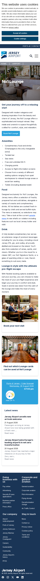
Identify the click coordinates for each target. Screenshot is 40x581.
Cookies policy (27, 531)
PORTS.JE (27, 46)
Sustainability (7, 547)
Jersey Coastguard (7, 538)
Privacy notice (27, 527)
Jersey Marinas (8, 533)
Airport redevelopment (8, 520)
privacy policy (14, 27)
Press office (7, 507)
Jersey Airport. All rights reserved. (20, 573)
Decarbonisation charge (28, 503)
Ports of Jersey (8, 525)
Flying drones (27, 498)
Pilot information (27, 494)
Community (7, 551)
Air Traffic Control (28, 508)
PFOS (5, 561)
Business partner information (9, 502)
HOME (3, 64)
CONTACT (36, 46)
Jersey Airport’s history (8, 556)
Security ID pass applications (8, 495)
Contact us (26, 523)
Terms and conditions (26, 536)
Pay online (6, 486)
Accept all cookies (20, 33)
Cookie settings (20, 39)
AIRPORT (16, 64)
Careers (6, 543)
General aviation (28, 486)
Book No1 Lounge (10, 133)
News (24, 519)
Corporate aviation (28, 490)
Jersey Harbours (9, 529)
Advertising (7, 490)
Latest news (11, 410)
